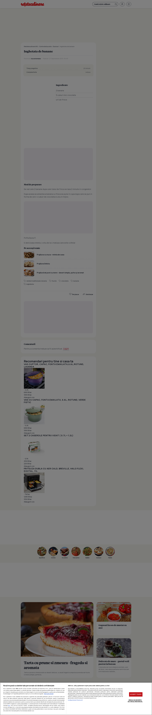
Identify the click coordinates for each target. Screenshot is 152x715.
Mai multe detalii (48, 693)
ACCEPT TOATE (135, 694)
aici (9, 705)
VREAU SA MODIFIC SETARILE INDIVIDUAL (135, 700)
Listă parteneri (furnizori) (75, 700)
